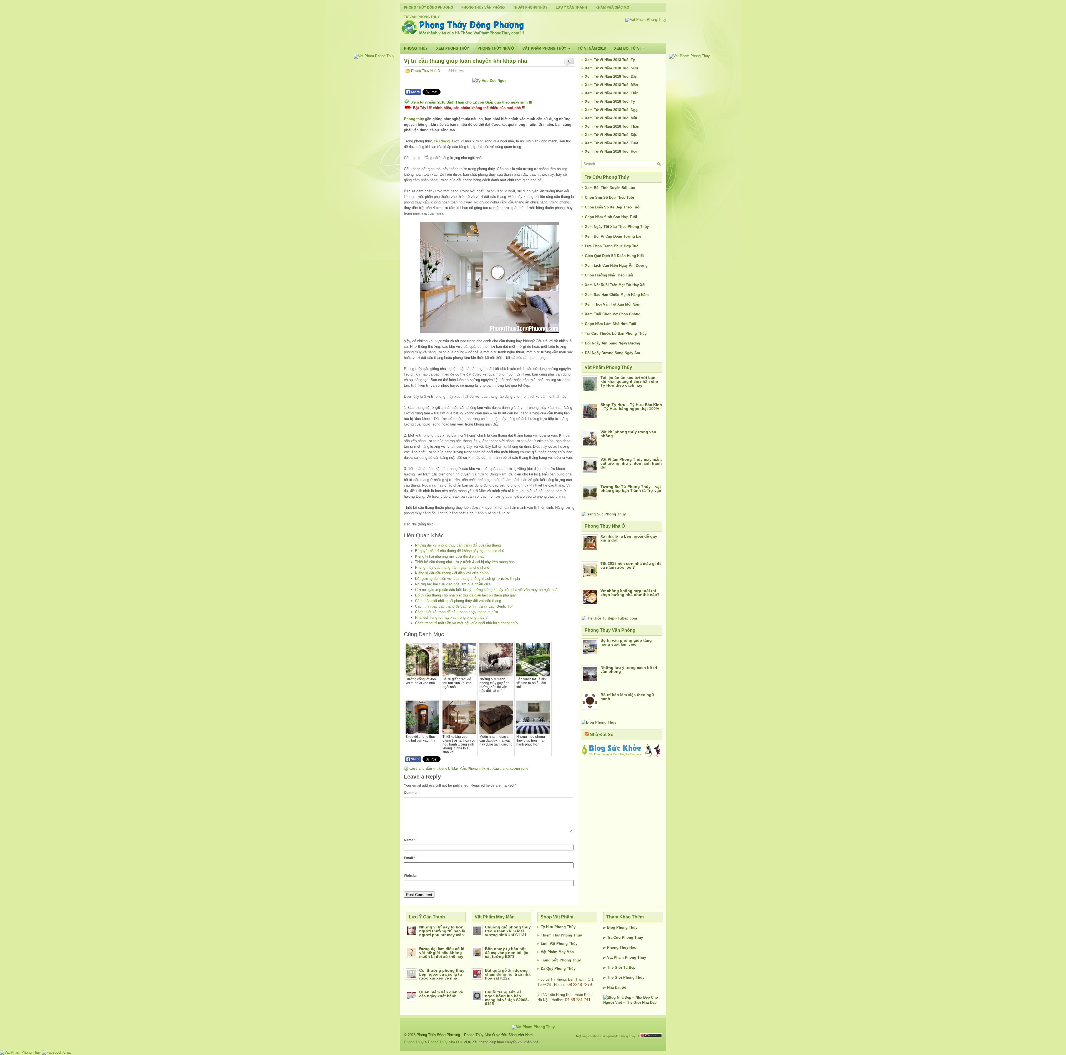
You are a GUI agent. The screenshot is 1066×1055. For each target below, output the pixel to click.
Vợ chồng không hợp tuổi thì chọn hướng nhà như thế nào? (630, 592)
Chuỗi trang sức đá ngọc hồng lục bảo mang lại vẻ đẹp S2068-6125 (507, 998)
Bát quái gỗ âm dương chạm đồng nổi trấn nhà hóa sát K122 (508, 974)
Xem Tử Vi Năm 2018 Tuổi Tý (610, 60)
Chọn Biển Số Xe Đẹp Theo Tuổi (612, 207)
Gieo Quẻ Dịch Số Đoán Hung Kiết (614, 256)
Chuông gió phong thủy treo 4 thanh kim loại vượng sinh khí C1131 (508, 931)
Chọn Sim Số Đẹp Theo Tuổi (609, 197)
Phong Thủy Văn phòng (483, 7)
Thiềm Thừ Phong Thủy (561, 935)
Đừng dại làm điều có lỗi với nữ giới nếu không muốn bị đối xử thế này (442, 952)
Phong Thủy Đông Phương (428, 7)
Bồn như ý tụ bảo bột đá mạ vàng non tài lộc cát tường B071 (506, 952)
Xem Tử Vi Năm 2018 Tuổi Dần (611, 76)
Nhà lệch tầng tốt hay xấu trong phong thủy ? (451, 617)
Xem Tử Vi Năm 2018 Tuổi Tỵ (610, 101)
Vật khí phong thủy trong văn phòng (628, 434)
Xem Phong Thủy (452, 48)
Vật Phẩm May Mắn (557, 952)
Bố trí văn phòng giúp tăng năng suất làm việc (626, 642)
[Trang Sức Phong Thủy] (604, 514)
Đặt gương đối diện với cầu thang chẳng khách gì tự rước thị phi (467, 578)
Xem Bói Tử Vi (629, 48)
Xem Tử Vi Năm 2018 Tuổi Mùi (611, 118)
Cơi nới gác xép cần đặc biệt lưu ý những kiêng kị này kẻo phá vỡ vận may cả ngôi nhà (486, 590)
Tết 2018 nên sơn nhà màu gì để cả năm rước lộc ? (631, 565)
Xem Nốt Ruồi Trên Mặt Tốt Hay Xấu (616, 285)
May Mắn (459, 769)
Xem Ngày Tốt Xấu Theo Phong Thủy (617, 227)
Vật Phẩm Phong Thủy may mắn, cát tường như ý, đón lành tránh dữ (631, 463)
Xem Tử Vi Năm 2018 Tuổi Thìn (611, 93)
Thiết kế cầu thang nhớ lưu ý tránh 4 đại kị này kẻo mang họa (465, 562)
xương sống (519, 769)
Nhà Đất (613, 987)
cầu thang (442, 141)
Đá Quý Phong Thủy (558, 968)
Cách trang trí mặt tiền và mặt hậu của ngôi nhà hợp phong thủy (466, 623)
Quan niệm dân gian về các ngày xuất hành (441, 994)
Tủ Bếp (629, 967)
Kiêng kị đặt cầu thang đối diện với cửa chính (452, 573)
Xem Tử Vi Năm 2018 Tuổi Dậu (611, 135)
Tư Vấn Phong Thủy (422, 17)
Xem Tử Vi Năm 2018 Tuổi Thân (612, 126)
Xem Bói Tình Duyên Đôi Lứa (610, 188)
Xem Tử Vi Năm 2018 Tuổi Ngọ (611, 110)
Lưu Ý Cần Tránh (571, 7)
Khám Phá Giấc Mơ (612, 7)
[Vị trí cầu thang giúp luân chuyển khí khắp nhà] (489, 277)
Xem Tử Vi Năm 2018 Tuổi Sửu (611, 68)
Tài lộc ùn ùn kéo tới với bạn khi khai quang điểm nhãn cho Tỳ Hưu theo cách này (629, 381)
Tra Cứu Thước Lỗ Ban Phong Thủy (616, 333)
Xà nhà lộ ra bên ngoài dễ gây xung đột (628, 538)
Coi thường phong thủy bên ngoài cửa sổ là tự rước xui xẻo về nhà (441, 974)
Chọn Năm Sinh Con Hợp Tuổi (611, 217)
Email (409, 858)
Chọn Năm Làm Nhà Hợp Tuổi (610, 324)
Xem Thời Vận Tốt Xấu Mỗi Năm (612, 304)
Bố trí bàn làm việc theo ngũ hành (627, 697)
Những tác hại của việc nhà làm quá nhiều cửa (453, 584)
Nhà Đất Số (602, 734)
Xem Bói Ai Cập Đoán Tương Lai (613, 236)
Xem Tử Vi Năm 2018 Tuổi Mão (611, 85)
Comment (411, 793)
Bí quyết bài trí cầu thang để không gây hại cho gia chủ (459, 551)
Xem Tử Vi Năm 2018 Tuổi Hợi (611, 151)
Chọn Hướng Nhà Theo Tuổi (609, 275)
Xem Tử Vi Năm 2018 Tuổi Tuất (611, 143)
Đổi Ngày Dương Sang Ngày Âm (612, 353)
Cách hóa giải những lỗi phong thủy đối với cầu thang (458, 601)
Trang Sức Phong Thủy (561, 960)
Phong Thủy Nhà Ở (495, 48)
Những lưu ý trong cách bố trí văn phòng (628, 669)
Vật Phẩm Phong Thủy (546, 48)
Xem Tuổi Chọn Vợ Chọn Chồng (612, 314)
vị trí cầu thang (497, 769)
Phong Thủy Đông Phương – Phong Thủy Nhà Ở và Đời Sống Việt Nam (475, 1035)
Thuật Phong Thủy (530, 7)
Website (410, 876)
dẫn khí (431, 769)
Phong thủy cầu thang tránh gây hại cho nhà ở (452, 567)
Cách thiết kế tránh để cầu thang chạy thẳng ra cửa (456, 612)
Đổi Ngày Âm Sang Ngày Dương (612, 343)
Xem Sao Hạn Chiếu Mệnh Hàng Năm (617, 295)
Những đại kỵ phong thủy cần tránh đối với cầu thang (458, 545)
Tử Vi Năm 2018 (592, 48)
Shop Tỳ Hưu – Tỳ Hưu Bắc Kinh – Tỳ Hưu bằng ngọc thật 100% (631, 406)
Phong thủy (414, 119)
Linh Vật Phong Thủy (559, 943)
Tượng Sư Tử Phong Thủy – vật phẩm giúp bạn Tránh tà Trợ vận (630, 488)
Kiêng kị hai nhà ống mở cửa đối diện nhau (449, 556)
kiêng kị (445, 769)
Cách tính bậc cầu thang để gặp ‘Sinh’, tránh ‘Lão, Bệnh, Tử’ (464, 606)
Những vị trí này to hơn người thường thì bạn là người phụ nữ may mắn (442, 931)
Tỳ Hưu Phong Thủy (558, 927)
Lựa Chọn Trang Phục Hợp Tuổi (612, 246)
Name (410, 840)
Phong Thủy (416, 48)
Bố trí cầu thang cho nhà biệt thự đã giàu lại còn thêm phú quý (465, 595)
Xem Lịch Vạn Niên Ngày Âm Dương (616, 265)
